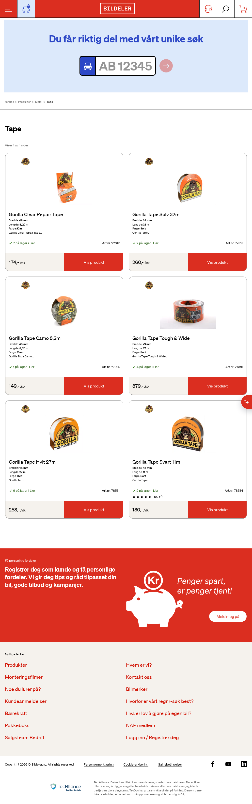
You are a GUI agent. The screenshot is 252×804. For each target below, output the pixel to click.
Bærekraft (16, 713)
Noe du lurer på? (23, 689)
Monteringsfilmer (24, 677)
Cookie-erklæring (136, 764)
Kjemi (39, 102)
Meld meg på (228, 616)
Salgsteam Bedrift (25, 737)
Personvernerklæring (99, 764)
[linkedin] (244, 764)
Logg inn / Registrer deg (152, 737)
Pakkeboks (17, 725)
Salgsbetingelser (170, 764)
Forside (9, 102)
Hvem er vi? (139, 665)
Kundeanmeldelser (26, 701)
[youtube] (228, 764)
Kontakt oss (139, 677)
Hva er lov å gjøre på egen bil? (158, 713)
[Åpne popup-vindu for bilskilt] (26, 8)
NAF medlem (140, 725)
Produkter (24, 102)
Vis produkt (94, 262)
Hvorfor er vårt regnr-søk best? (159, 701)
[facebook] (213, 764)
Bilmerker (136, 689)
